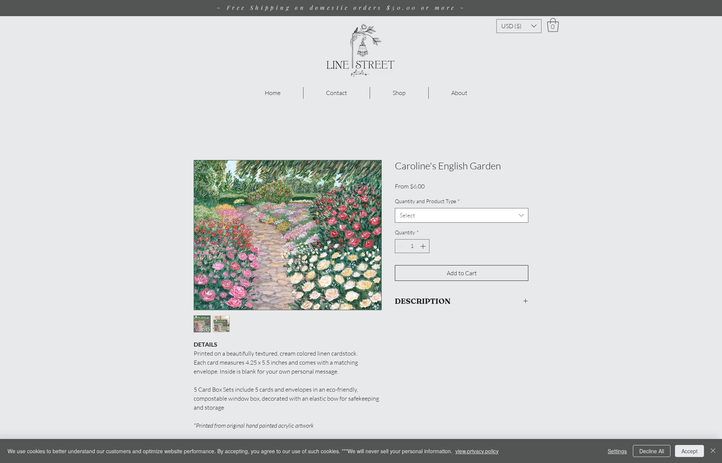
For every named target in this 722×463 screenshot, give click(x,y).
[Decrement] (400, 246)
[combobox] (461, 215)
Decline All (651, 451)
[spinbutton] (412, 246)
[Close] (712, 451)
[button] (519, 26)
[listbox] (519, 26)
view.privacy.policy (477, 451)
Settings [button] (617, 451)
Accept (689, 451)
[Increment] (423, 246)
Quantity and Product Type (427, 201)
